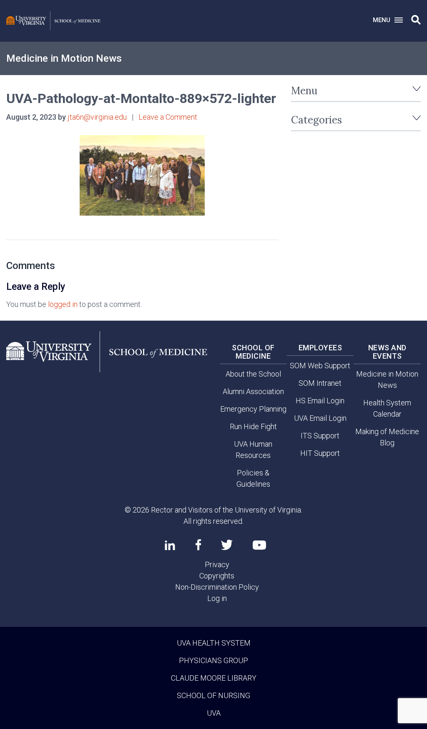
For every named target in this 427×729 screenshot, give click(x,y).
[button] (416, 20)
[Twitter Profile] (227, 545)
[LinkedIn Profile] (170, 545)
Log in (217, 598)
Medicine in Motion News (64, 58)
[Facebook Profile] (198, 544)
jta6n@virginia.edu (97, 117)
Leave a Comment (167, 117)
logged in (63, 304)
